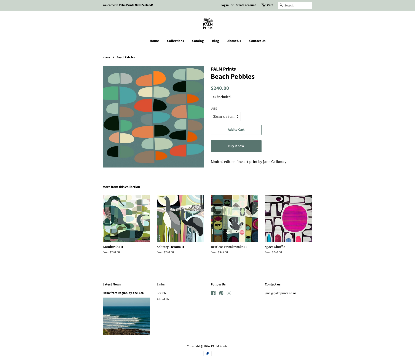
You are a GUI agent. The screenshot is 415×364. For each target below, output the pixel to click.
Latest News (112, 284)
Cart (270, 5)
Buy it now (236, 146)
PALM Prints (219, 346)
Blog (215, 41)
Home (154, 41)
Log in (225, 5)
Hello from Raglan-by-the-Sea (123, 293)
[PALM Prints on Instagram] (229, 294)
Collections (175, 41)
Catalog (198, 41)
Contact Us (257, 41)
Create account (246, 5)
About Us (234, 41)
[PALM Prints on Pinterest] (221, 294)
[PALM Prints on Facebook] (213, 294)
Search (161, 293)
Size (214, 108)
